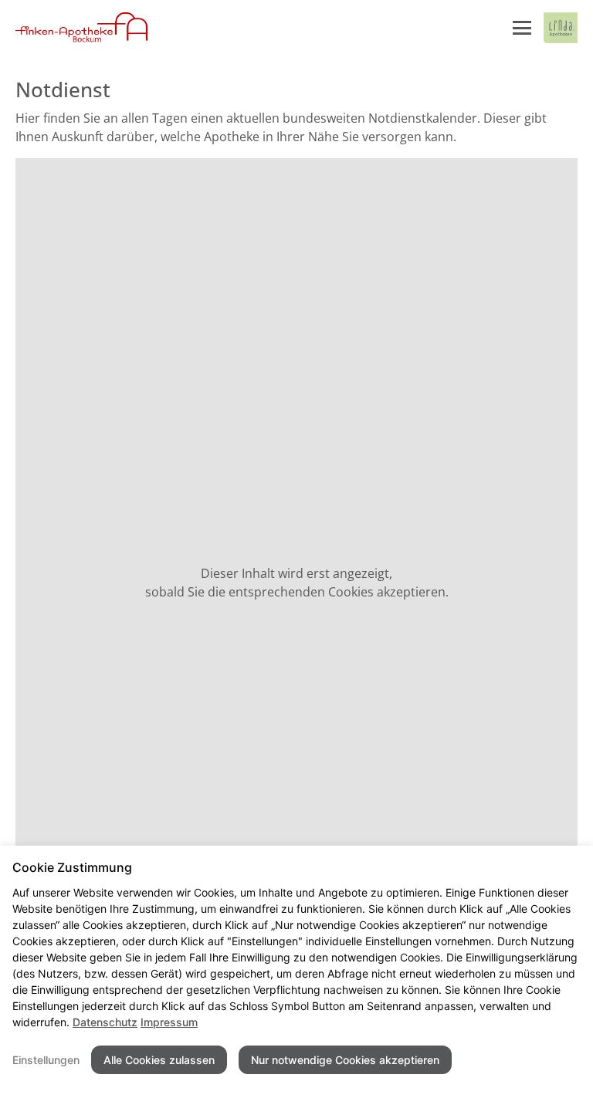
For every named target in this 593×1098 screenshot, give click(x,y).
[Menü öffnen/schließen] (522, 28)
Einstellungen (46, 1059)
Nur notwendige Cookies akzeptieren (345, 1059)
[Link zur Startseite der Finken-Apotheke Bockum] (81, 27)
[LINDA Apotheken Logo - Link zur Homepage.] (561, 27)
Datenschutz (105, 1022)
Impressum (169, 1022)
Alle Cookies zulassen (159, 1059)
